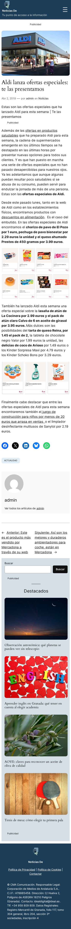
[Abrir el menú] (65, 9)
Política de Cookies (49, 869)
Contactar (35, 873)
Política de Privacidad (21, 869)
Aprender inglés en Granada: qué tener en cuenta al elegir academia (33, 705)
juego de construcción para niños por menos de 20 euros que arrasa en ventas (33, 416)
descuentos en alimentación (23, 217)
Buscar (9, 563)
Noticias (43, 98)
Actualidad (10, 460)
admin (30, 98)
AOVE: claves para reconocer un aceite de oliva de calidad (33, 763)
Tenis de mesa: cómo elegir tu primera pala (34, 820)
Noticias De (9, 10)
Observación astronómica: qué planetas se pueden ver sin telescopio (33, 647)
